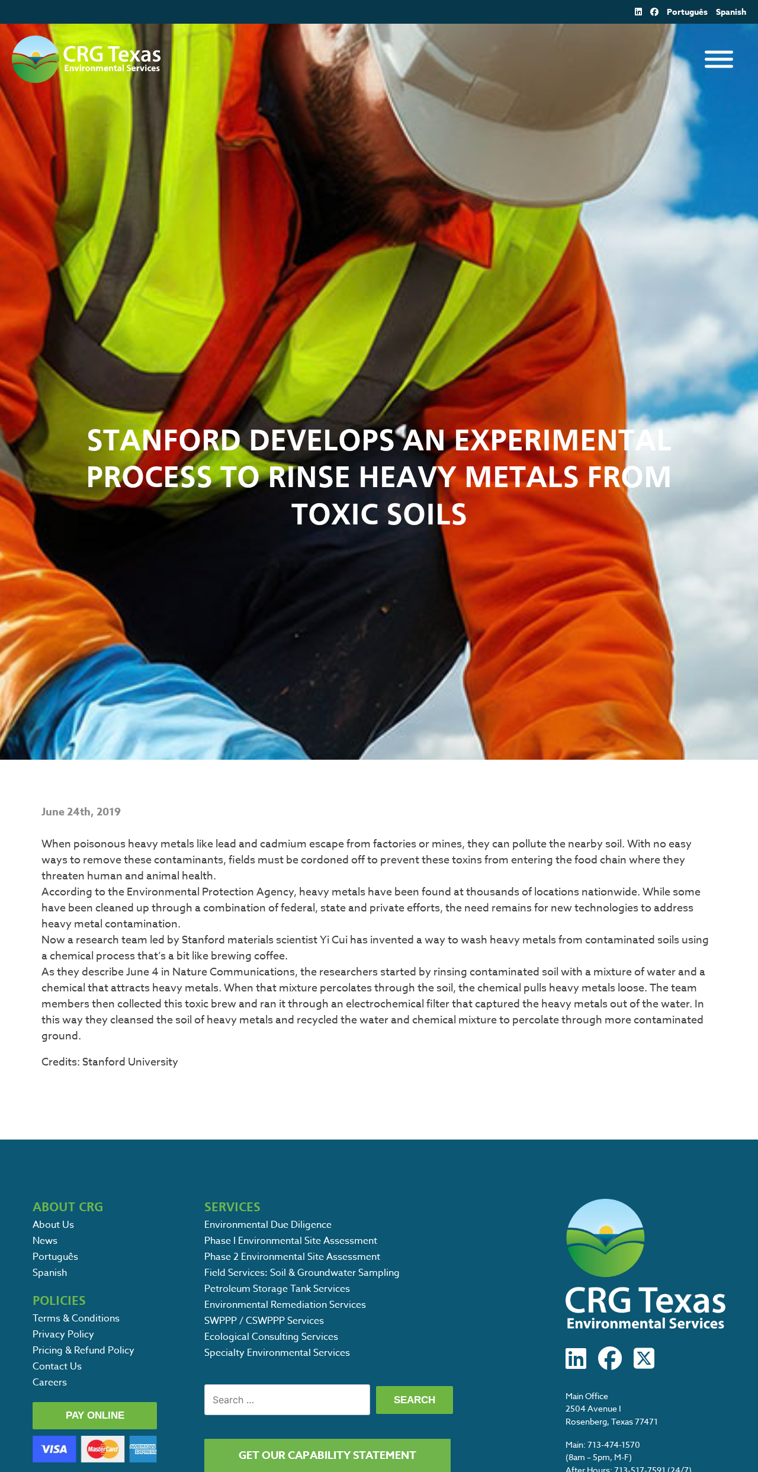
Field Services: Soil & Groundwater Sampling (302, 1273)
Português (687, 12)
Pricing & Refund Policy (83, 1350)
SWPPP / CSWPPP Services (264, 1321)
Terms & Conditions (76, 1318)
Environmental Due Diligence (268, 1225)
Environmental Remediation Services (285, 1305)
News (45, 1241)
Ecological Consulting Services (271, 1337)
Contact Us (57, 1366)
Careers (50, 1382)
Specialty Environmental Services (277, 1353)
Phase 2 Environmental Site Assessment (292, 1257)
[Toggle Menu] (719, 59)
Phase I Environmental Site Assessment (290, 1241)
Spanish (731, 12)
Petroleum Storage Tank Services (277, 1289)
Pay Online (95, 1415)
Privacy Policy (63, 1334)
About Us (53, 1225)
